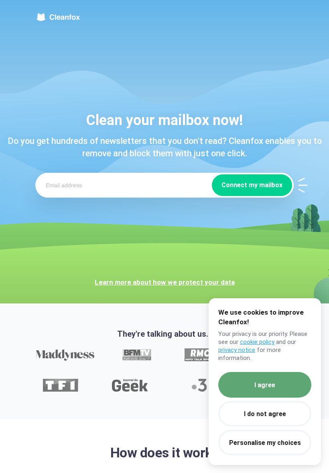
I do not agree (265, 414)
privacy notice (236, 350)
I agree (264, 385)
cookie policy (257, 342)
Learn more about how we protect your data (165, 282)
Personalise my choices (265, 443)
